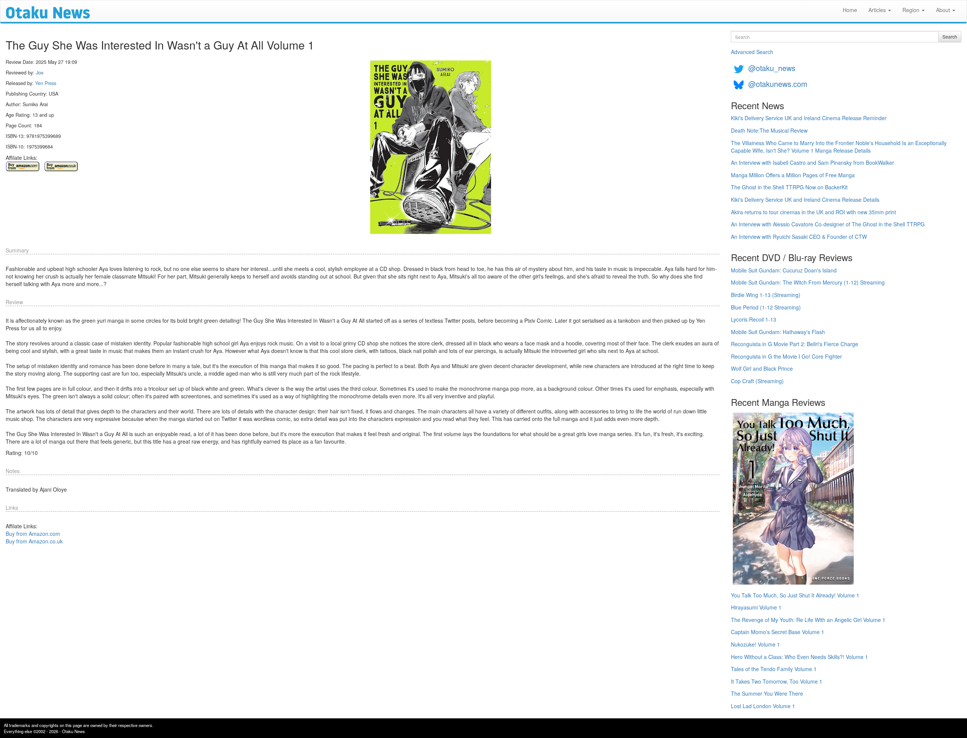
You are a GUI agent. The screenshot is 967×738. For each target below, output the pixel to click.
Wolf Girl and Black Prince (762, 368)
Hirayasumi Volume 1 (756, 607)
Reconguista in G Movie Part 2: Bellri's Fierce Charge (794, 344)
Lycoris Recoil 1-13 (753, 319)
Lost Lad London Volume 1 (763, 706)
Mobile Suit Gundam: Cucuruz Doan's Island (784, 270)
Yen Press (45, 83)
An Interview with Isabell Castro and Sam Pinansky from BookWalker (812, 162)
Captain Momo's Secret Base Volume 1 (777, 632)
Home (850, 10)
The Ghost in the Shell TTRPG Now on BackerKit (789, 187)
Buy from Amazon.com (33, 533)
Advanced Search (752, 52)
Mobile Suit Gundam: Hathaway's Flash (778, 332)
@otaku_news (772, 67)
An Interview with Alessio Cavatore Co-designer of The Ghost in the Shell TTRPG (828, 224)
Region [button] (911, 10)
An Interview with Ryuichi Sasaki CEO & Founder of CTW (799, 236)
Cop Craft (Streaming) (757, 381)
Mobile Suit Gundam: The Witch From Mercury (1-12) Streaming (808, 282)
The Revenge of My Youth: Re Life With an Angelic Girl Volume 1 (808, 620)
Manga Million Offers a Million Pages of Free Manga (793, 175)
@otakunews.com (777, 83)
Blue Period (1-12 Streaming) (766, 307)
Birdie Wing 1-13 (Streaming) (765, 295)
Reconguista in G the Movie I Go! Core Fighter (786, 356)
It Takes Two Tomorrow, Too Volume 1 (776, 681)
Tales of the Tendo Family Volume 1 (774, 669)
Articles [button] (877, 10)
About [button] (944, 10)
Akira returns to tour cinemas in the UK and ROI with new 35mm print (813, 212)
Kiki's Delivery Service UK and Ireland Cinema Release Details (805, 199)
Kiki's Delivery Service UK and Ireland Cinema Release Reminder (809, 118)
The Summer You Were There (767, 693)
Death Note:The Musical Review (769, 130)
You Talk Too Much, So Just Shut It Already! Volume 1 (795, 595)
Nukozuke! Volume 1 (755, 644)
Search (949, 36)
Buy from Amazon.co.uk (34, 541)
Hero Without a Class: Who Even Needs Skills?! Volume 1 (799, 657)
